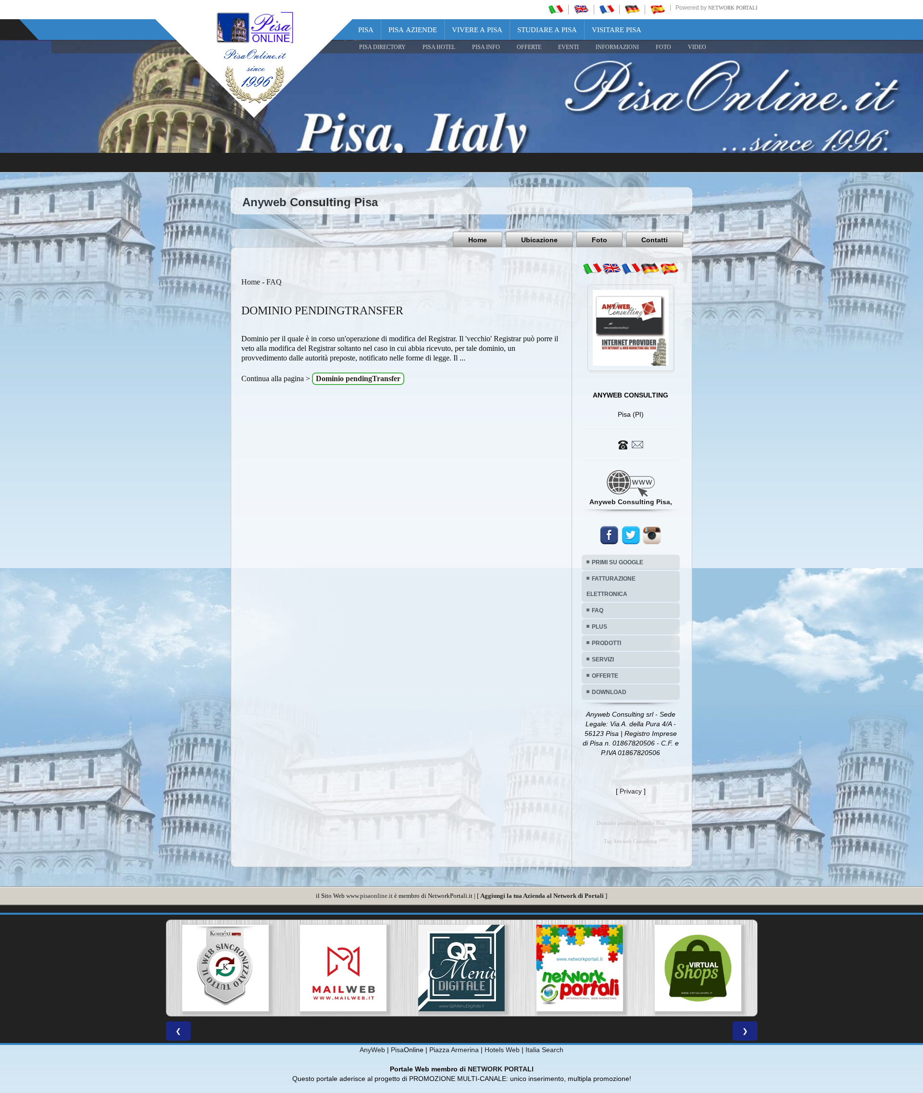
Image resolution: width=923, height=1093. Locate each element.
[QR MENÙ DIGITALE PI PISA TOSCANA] (343, 968)
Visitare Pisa (616, 30)
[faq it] (592, 268)
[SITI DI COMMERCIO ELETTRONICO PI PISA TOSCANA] (579, 968)
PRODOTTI (606, 643)
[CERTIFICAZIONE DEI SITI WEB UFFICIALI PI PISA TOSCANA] (698, 968)
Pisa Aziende (412, 30)
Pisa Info (486, 47)
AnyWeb (372, 1050)
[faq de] (650, 268)
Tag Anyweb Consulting (630, 841)
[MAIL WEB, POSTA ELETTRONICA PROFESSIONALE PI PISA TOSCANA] (225, 968)
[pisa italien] (632, 9)
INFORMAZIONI (617, 47)
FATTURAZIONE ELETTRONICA (611, 586)
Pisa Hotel (439, 47)
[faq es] (669, 268)
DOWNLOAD (609, 692)
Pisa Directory (382, 47)
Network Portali (733, 8)
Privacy (631, 791)
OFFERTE (529, 47)
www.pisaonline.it (369, 895)
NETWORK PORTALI (501, 1069)
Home (477, 240)
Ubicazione (539, 240)
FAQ (274, 282)
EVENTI (568, 47)
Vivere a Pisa (477, 30)
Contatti (654, 240)
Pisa (366, 30)
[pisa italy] (581, 9)
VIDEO (697, 47)
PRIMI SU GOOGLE (617, 562)
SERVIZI (603, 659)
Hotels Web (502, 1050)
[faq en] (611, 268)
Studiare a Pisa (547, 30)
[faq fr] (630, 268)
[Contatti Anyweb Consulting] (630, 444)
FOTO (663, 47)
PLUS (599, 626)
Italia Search (544, 1050)
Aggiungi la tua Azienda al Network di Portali (542, 895)
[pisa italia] (555, 9)
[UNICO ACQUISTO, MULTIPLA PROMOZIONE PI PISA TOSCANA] (461, 968)
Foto (599, 240)
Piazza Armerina (454, 1050)
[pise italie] (606, 9)
